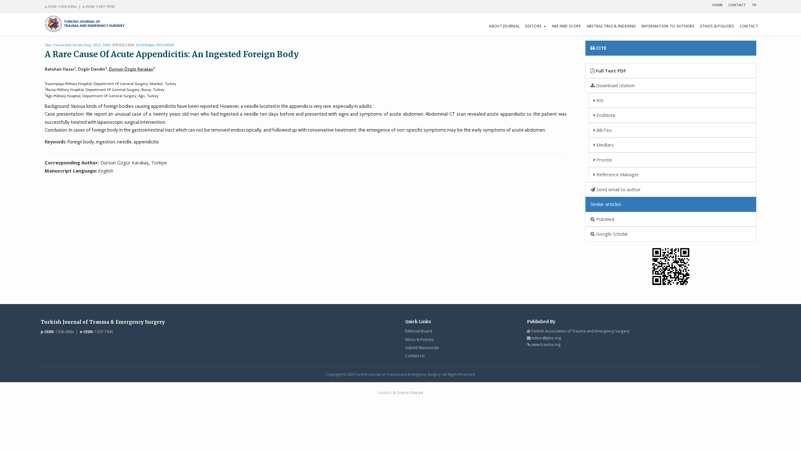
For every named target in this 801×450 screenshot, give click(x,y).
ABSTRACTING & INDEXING (611, 26)
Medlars (604, 145)
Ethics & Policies (419, 339)
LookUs (385, 392)
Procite (603, 160)
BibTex (603, 130)
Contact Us (415, 355)
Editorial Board (418, 330)
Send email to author (618, 189)
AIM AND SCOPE (566, 26)
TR (754, 4)
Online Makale (409, 392)
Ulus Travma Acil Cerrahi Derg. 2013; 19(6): (78, 45)
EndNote (605, 115)
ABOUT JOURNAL (504, 26)
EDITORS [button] (534, 26)
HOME (717, 4)
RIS (599, 100)
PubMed (604, 219)
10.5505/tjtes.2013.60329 (155, 45)
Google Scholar (611, 234)
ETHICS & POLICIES (717, 26)
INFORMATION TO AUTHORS (668, 26)
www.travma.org (546, 344)
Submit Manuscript (422, 347)
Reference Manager (617, 174)
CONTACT (737, 4)
